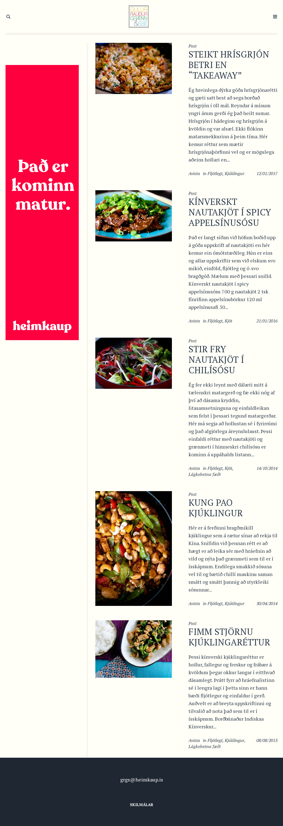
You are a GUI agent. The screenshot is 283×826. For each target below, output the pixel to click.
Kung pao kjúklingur (215, 508)
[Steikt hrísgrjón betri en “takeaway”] (133, 67)
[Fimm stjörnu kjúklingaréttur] (133, 648)
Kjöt (228, 321)
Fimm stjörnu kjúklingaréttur (229, 637)
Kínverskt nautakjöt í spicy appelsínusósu (229, 212)
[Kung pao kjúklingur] (133, 547)
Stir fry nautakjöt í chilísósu (216, 359)
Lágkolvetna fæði (204, 474)
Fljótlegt (215, 173)
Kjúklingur (234, 173)
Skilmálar (141, 804)
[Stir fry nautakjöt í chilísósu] (133, 362)
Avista (194, 173)
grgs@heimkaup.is (141, 779)
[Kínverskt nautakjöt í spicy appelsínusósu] (133, 215)
